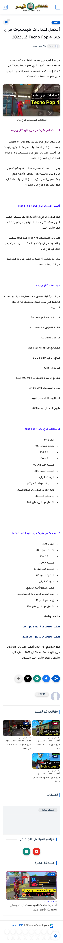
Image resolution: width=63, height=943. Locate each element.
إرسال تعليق (47, 810)
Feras (51, 46)
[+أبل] (13, 931)
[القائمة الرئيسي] (57, 7)
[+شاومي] (31, 931)
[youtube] (36, 851)
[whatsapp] (26, 851)
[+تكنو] (7, 931)
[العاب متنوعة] (10, 937)
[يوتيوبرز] (16, 937)
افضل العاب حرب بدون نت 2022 (41, 637)
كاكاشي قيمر (16, 925)
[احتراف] (50, 931)
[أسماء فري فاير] (34, 937)
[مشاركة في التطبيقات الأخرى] (18, 678)
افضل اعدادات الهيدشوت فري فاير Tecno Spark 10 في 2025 (18, 745)
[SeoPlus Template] (51, 926)
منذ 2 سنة (49, 902)
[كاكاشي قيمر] (31, 7)
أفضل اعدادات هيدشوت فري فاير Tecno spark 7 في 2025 (46, 778)
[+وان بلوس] (40, 937)
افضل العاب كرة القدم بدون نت (41, 627)
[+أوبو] (19, 931)
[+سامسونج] (37, 931)
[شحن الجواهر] (28, 937)
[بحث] (5, 7)
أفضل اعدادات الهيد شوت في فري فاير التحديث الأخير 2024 (33, 908)
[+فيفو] (46, 937)
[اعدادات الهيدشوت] (43, 931)
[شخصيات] (22, 937)
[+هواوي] (25, 931)
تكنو (56, 22)
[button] (46, 678)
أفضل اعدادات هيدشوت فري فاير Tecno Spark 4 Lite (47, 745)
